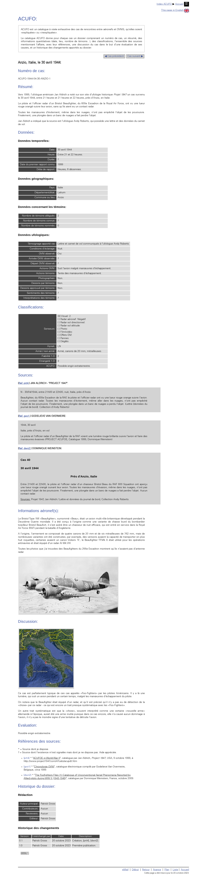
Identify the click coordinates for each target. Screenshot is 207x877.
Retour (146, 870)
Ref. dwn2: (25, 448)
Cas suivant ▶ (135, 56)
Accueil (179, 4)
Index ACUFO (164, 4)
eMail (125, 870)
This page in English (172, 10)
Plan (166, 870)
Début (135, 870)
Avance (157, 870)
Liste (175, 870)
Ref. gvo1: (24, 416)
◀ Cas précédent (114, 56)
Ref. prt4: (24, 383)
